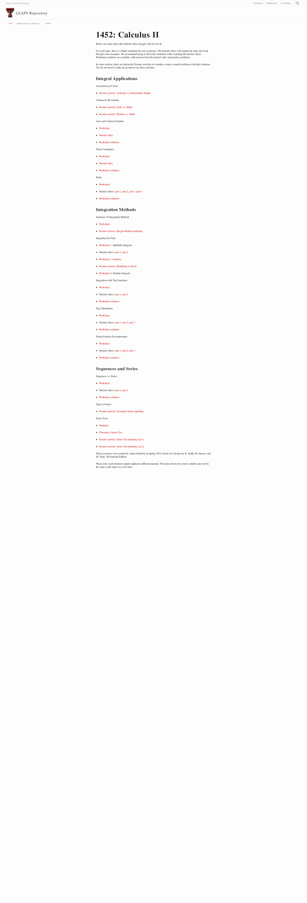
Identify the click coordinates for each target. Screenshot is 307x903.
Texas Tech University (18, 3)
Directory (258, 3)
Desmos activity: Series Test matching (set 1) (121, 439)
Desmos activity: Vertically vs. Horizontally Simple (125, 93)
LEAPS (47, 23)
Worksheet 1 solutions (110, 259)
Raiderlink (272, 3)
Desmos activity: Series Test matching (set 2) (121, 446)
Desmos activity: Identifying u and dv (118, 266)
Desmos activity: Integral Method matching (120, 231)
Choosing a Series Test (110, 432)
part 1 (118, 191)
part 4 (139, 191)
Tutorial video (106, 135)
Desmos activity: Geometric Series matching (121, 411)
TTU (10, 23)
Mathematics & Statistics (28, 23)
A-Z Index (286, 3)
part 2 (125, 191)
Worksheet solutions (109, 142)
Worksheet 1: (105, 245)
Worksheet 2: (105, 273)
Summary (104, 425)
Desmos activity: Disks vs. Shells (115, 107)
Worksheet (104, 128)
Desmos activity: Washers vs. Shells (117, 114)
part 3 (132, 191)
